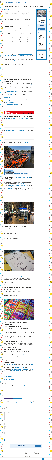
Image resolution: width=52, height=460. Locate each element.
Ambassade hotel (7, 65)
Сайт (5, 431)
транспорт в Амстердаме (22, 177)
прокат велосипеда (8, 376)
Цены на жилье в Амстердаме (14, 276)
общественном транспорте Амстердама (19, 369)
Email (5, 426)
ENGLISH (41, 6)
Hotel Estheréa (14, 65)
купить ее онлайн (17, 88)
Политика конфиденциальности (43, 57)
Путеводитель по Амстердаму (16, 2)
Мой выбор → (17, 173)
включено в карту (9, 88)
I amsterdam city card (22, 373)
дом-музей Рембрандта (10, 99)
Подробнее (46, 458)
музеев (14, 62)
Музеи (6, 6)
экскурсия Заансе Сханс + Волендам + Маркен (15, 130)
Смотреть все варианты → (24, 173)
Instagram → (42, 22)
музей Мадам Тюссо (10, 102)
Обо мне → (39, 22)
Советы (21, 6)
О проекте (37, 6)
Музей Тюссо (26, 452)
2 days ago (6, 9)
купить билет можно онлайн (25, 186)
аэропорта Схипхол (11, 364)
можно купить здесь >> (9, 191)
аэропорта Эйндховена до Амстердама (17, 185)
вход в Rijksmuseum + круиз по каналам (14, 100)
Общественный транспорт (37, 453)
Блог (33, 6)
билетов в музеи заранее (9, 379)
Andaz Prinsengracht (23, 65)
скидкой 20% (7, 97)
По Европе (25, 6)
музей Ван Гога (9, 94)
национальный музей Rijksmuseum (13, 91)
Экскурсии (17, 6)
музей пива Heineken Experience (12, 104)
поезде (31, 364)
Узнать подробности (40, 29)
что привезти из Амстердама (25, 296)
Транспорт (11, 6)
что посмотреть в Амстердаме (17, 377)
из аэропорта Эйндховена (19, 367)
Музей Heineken (26, 453)
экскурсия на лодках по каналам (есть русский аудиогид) (17, 118)
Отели (30, 6)
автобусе (8, 365)
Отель (6, 35)
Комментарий (7, 412)
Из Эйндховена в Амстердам (37, 452)
